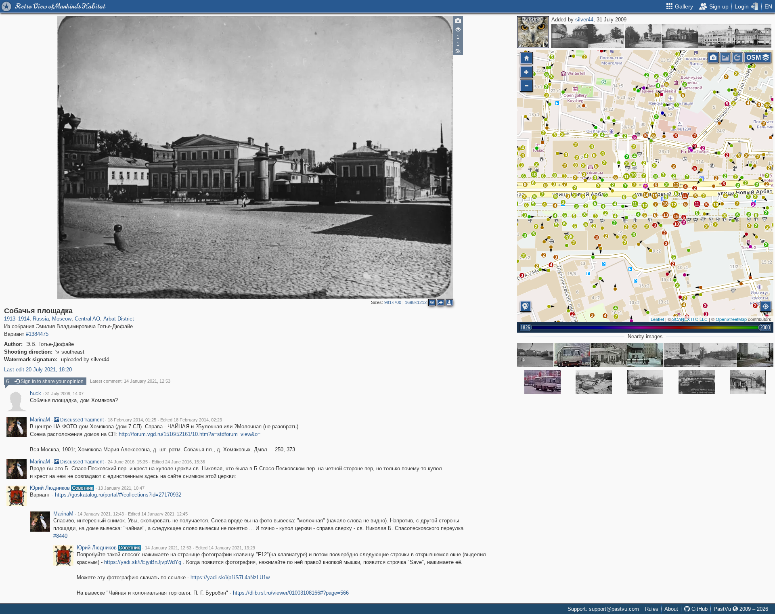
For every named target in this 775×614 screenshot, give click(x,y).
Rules (651, 609)
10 (534, 174)
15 (676, 216)
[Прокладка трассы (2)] (594, 382)
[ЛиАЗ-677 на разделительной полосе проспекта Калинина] (572, 355)
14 (645, 195)
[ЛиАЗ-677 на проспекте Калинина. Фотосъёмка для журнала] (542, 382)
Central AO (87, 319)
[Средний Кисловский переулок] (569, 36)
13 (665, 215)
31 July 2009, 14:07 (64, 393)
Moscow (61, 319)
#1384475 (37, 334)
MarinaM (40, 420)
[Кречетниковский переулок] (645, 382)
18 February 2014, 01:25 (132, 419)
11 (697, 203)
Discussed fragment (81, 420)
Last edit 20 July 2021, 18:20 (38, 370)
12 (673, 204)
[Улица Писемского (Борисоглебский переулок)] (682, 355)
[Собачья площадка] (645, 186)
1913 (9, 319)
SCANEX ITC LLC (690, 319)
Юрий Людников (50, 488)
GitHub (699, 609)
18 (665, 203)
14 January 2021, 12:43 (101, 513)
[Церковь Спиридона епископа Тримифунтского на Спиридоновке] (643, 36)
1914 (23, 319)
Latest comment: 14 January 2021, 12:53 (130, 381)
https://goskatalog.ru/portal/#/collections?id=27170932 (118, 495)
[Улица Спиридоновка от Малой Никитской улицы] (606, 36)
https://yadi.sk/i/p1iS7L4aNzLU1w (230, 577)
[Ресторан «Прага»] (716, 36)
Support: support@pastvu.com (603, 609)
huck (35, 393)
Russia (41, 319)
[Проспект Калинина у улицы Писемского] (645, 355)
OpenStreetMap (731, 319)
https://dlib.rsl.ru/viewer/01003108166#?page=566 (291, 593)
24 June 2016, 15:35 (128, 461)
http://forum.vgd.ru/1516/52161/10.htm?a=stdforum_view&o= (190, 434)
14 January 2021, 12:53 (168, 547)
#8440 (60, 536)
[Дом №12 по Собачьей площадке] (609, 355)
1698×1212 (416, 302)
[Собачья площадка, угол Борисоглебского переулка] (748, 382)
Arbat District (118, 319)
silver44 (584, 20)
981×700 (392, 302)
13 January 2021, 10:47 (121, 488)
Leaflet (657, 319)
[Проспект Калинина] (755, 355)
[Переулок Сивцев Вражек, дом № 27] (680, 36)
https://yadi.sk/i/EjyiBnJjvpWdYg (142, 562)
